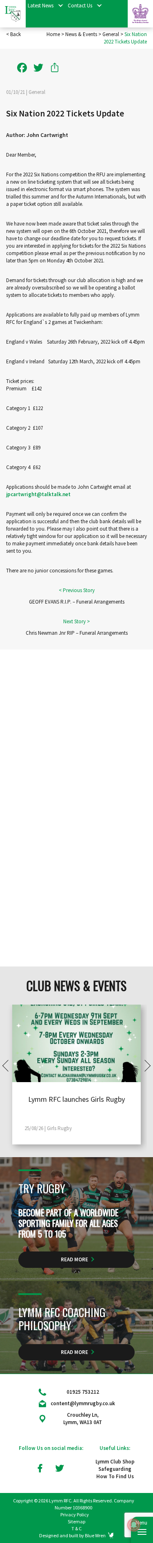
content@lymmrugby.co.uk (83, 1403)
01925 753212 (83, 1391)
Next (145, 1065)
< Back (13, 34)
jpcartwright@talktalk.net (38, 494)
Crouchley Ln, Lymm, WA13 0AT (82, 1418)
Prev (8, 1065)
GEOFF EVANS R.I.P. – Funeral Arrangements (76, 601)
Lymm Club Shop (115, 1461)
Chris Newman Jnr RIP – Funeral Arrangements (77, 632)
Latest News (40, 5)
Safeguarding (114, 1469)
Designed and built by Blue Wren (72, 1535)
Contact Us (80, 5)
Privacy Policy (74, 1514)
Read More (74, 1259)
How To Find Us (115, 1476)
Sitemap (76, 1521)
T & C (76, 1528)
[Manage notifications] (133, 1525)
